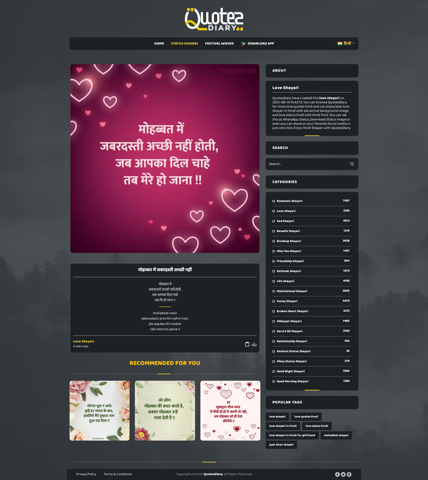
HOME (159, 43)
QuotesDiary (213, 474)
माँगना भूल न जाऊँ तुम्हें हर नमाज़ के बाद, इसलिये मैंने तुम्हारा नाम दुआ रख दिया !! (99, 410)
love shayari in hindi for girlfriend (292, 435)
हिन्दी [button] (347, 43)
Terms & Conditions (118, 474)
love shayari (277, 416)
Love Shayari (83, 341)
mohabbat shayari (336, 435)
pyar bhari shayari (281, 444)
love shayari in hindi (283, 426)
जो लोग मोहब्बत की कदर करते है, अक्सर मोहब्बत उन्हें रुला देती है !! (165, 410)
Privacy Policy (86, 474)
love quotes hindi (306, 416)
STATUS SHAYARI (184, 43)
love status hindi (317, 426)
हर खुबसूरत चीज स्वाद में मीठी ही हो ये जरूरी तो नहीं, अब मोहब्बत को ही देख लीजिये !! (230, 410)
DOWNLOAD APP (261, 43)
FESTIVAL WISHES (219, 43)
